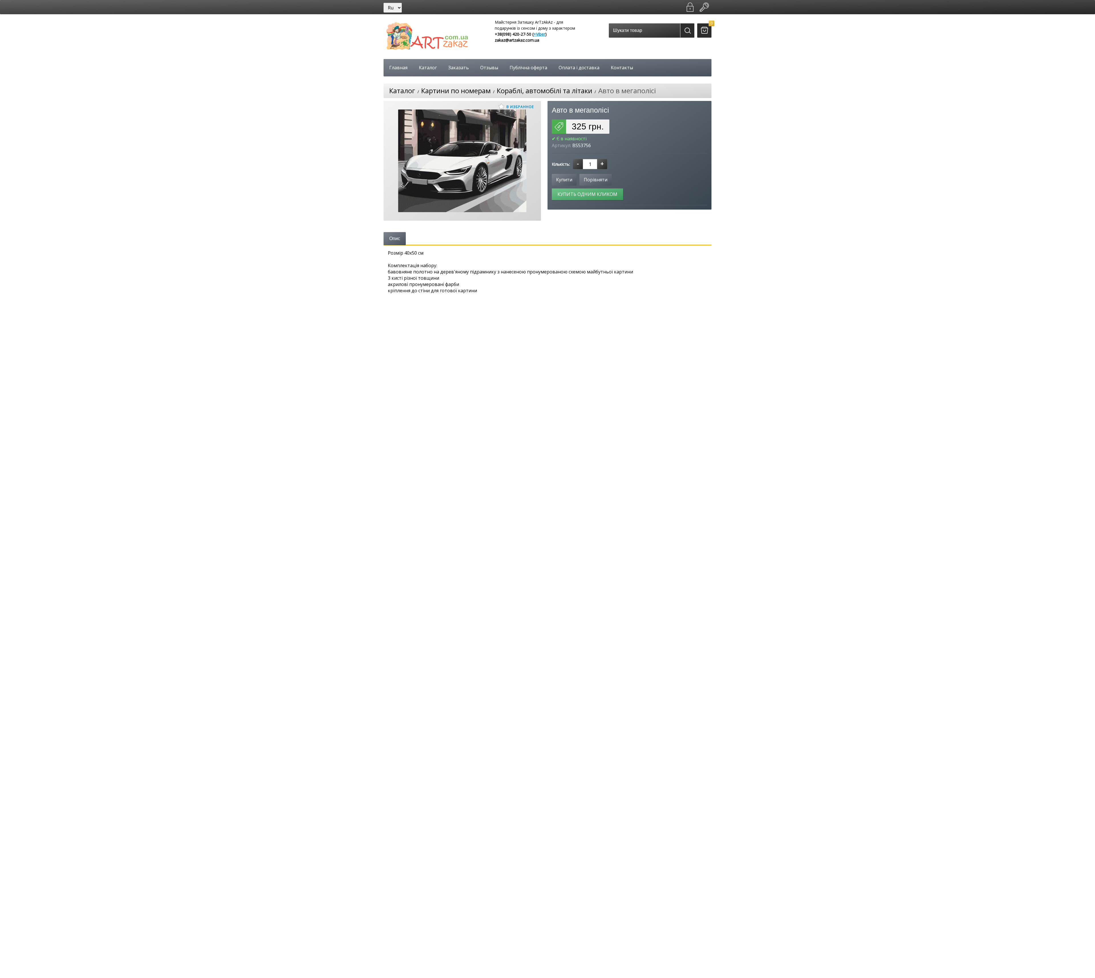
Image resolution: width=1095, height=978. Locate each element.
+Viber (539, 34)
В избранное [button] (519, 106)
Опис (394, 238)
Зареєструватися (690, 7)
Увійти (704, 7)
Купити (564, 179)
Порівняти (595, 179)
